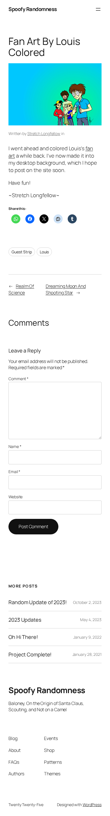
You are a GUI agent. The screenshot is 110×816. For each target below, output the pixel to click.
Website (15, 496)
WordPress (92, 804)
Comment (18, 378)
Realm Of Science (21, 289)
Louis (44, 251)
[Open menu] (98, 9)
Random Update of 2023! (37, 602)
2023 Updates (24, 620)
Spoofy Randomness (32, 9)
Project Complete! (30, 655)
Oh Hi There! (23, 637)
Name (14, 446)
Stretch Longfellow (43, 133)
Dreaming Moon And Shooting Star (66, 289)
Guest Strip (22, 251)
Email (14, 471)
